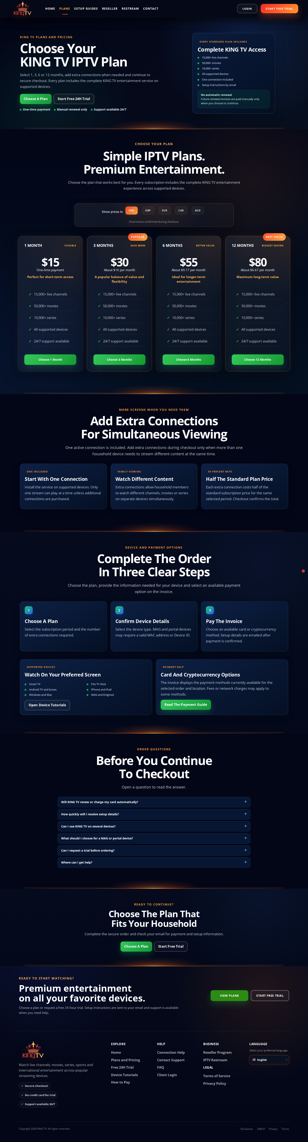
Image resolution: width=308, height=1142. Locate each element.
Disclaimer (247, 1129)
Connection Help (171, 1052)
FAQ (160, 1067)
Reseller (110, 8)
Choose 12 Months (257, 360)
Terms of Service (216, 1076)
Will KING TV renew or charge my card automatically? (99, 802)
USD (131, 210)
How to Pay (120, 1082)
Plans (64, 8)
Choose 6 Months (188, 360)
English (262, 1060)
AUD (198, 210)
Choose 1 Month (50, 360)
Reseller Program (217, 1052)
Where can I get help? (76, 862)
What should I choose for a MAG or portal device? (97, 838)
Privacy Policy (214, 1083)
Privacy (273, 1129)
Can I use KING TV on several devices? (88, 826)
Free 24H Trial (122, 1067)
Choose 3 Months (119, 360)
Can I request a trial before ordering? (88, 850)
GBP (148, 210)
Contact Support (171, 1060)
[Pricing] (303, 571)
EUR (164, 210)
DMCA (261, 1129)
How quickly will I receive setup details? (90, 814)
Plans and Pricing (125, 1060)
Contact (150, 8)
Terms (285, 1129)
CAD (181, 210)
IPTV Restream (215, 1060)
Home (50, 8)
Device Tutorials (124, 1075)
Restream (130, 8)
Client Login (167, 1075)
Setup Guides (86, 8)
